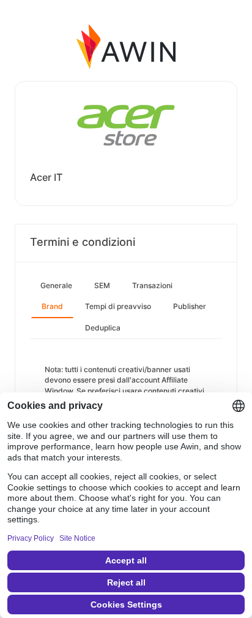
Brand (52, 306)
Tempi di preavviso (118, 306)
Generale (56, 285)
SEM (102, 285)
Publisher (189, 306)
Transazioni (152, 285)
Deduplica (102, 327)
